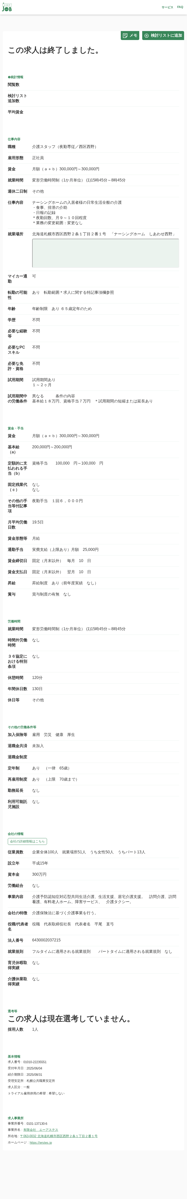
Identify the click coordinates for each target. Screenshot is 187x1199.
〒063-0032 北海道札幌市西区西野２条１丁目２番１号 (59, 1136)
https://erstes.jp (41, 1142)
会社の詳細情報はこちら (27, 841)
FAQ (180, 7)
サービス (167, 7)
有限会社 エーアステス (40, 1130)
